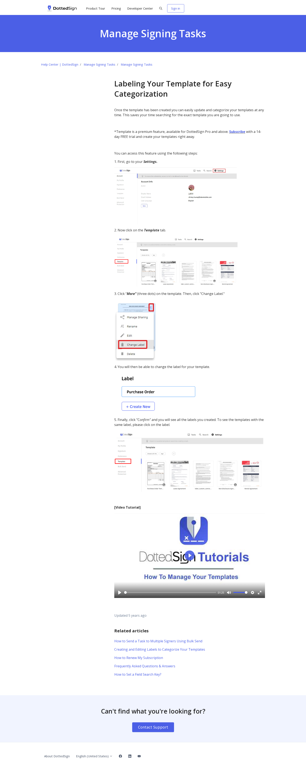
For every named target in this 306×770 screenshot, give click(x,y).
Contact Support (153, 727)
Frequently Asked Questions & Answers (144, 666)
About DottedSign (57, 756)
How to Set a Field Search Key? (137, 674)
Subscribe (237, 131)
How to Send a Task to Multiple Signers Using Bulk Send (158, 641)
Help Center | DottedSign (59, 64)
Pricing (116, 8)
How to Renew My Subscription (138, 657)
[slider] (170, 592)
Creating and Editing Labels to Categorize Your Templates (159, 649)
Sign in (175, 8)
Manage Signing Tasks (99, 64)
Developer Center (140, 8)
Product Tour (95, 8)
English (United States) (92, 756)
